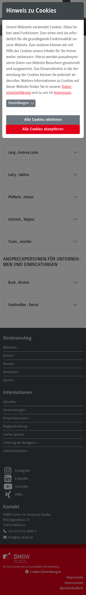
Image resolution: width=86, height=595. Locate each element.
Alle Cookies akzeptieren (43, 129)
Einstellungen (18, 103)
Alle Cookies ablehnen (43, 120)
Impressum (62, 92)
